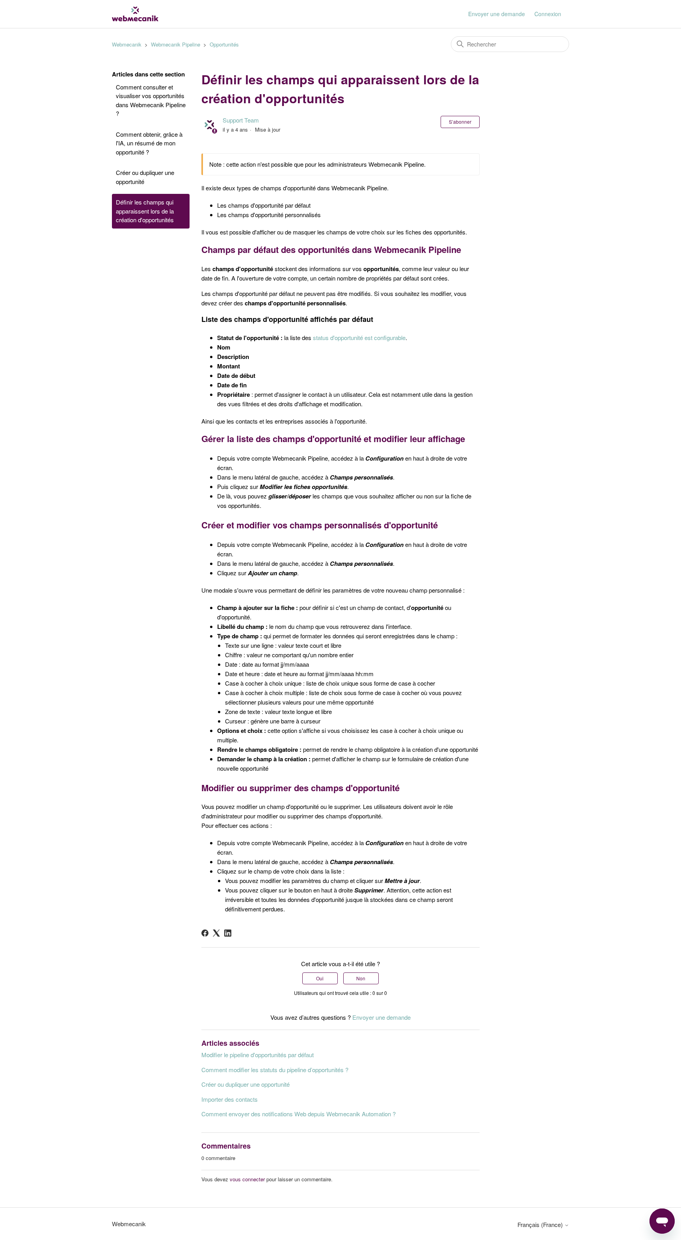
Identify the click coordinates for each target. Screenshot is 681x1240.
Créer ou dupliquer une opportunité (145, 177)
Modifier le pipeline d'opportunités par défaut (257, 1054)
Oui (320, 978)
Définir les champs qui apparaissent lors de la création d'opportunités (145, 211)
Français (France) (540, 1224)
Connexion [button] (547, 14)
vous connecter (247, 1179)
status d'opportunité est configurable (359, 337)
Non (360, 978)
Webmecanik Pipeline (175, 44)
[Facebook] (204, 933)
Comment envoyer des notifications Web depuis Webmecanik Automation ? (298, 1114)
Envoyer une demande (496, 14)
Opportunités (224, 44)
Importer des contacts (229, 1099)
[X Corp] (216, 933)
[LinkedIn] (227, 933)
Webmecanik (126, 44)
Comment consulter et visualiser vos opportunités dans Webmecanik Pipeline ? (151, 100)
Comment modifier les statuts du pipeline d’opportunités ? (274, 1069)
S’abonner (460, 121)
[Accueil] (135, 14)
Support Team (241, 120)
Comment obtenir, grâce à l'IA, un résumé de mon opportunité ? (149, 143)
